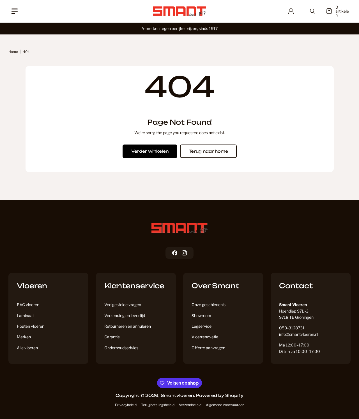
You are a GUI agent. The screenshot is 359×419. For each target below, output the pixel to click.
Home (13, 52)
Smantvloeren (177, 395)
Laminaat (25, 315)
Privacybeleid (126, 405)
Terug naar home (208, 151)
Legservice (201, 326)
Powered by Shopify (219, 395)
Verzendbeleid (190, 405)
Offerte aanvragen (208, 347)
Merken (24, 336)
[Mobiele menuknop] (14, 11)
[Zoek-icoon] (312, 11)
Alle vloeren (27, 347)
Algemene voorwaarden (225, 405)
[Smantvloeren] (179, 228)
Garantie (112, 336)
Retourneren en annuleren (127, 326)
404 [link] (26, 52)
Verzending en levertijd (124, 315)
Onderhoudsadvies (121, 347)
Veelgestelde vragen (122, 304)
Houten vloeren (30, 326)
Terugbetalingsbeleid (157, 405)
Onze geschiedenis (208, 304)
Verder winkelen (150, 151)
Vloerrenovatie (205, 336)
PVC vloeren (28, 304)
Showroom (201, 315)
